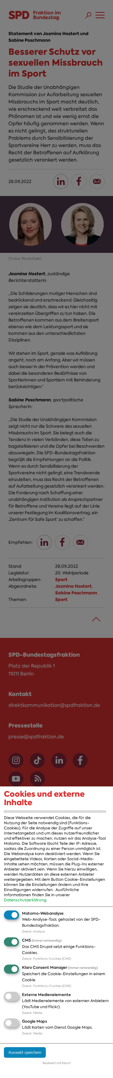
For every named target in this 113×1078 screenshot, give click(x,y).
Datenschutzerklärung (25, 900)
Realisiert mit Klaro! (56, 1063)
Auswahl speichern (24, 1052)
